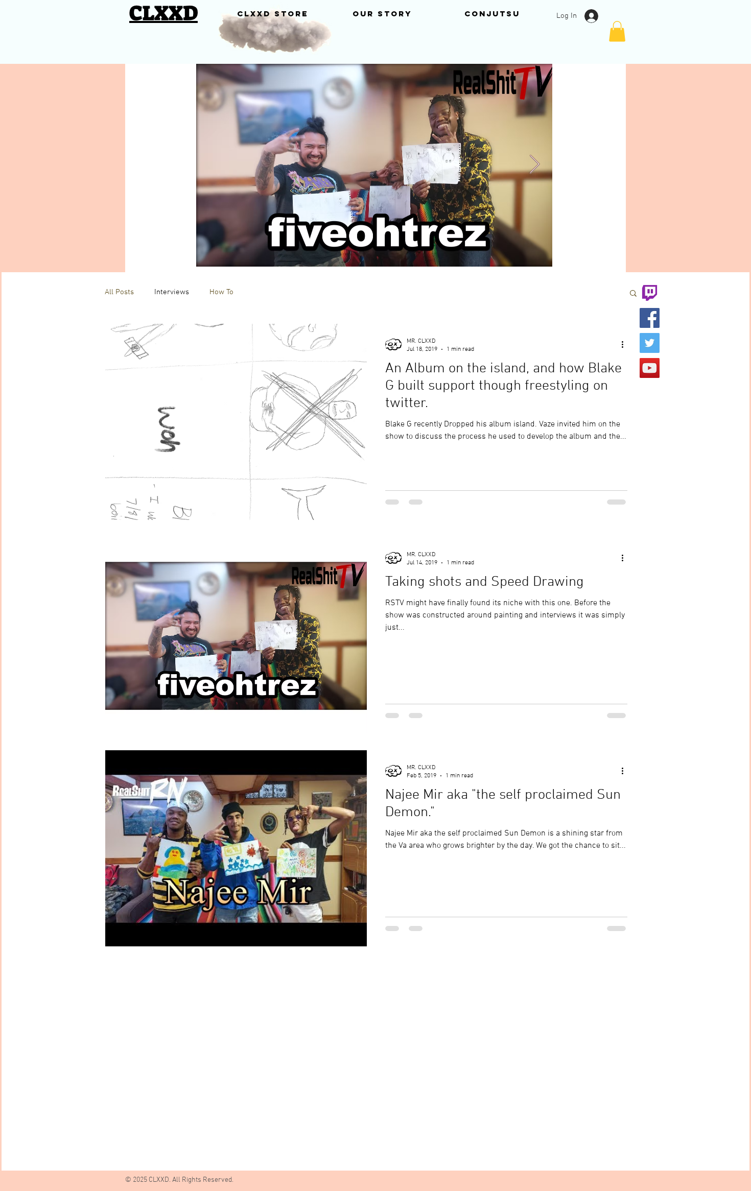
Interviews (171, 292)
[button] (617, 31)
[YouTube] (650, 368)
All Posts (119, 292)
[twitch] (650, 293)
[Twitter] (650, 343)
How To (221, 292)
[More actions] (626, 345)
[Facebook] (650, 318)
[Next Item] (535, 165)
